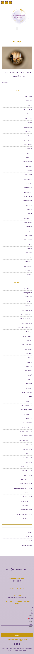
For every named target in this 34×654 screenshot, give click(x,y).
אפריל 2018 (28, 235)
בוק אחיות (29, 301)
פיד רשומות (29, 536)
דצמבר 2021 (28, 131)
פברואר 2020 (28, 179)
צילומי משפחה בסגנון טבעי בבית (23, 488)
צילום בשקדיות (28, 414)
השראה (30, 358)
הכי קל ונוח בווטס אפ (17, 588)
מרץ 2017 (29, 253)
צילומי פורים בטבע (27, 505)
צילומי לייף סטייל (27, 475)
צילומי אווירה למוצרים (26, 432)
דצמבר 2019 (28, 188)
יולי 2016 (29, 275)
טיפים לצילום (28, 371)
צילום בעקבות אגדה (26, 410)
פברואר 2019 (28, 209)
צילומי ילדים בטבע (27, 471)
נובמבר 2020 (28, 157)
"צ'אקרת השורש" (27, 288)
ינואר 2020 (29, 183)
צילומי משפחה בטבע (26, 484)
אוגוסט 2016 (28, 270)
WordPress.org (27, 545)
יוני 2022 (29, 114)
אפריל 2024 (28, 96)
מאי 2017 (29, 249)
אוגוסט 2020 (28, 166)
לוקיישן (30, 375)
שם (32, 607)
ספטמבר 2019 (27, 201)
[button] (17, 28)
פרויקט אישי (29, 388)
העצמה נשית (28, 349)
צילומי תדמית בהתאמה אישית (24, 514)
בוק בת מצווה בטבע (26, 314)
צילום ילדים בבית (27, 423)
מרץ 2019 (29, 205)
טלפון (31, 613)
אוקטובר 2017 (28, 244)
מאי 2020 (29, 170)
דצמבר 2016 (28, 261)
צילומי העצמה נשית (26, 458)
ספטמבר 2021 (27, 144)
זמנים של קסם (28, 366)
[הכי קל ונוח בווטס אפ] (17, 585)
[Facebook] (10, 2)
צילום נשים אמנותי (27, 427)
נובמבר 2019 (28, 192)
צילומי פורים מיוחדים (26, 510)
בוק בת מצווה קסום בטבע (25, 327)
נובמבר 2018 (28, 218)
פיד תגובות (29, 541)
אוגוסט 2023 (28, 105)
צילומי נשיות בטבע (27, 497)
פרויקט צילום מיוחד (27, 392)
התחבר (30, 532)
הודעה (31, 624)
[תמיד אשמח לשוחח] (17, 575)
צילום (30, 397)
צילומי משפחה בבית (26, 479)
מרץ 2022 (29, 122)
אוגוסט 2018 (28, 227)
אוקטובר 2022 (28, 110)
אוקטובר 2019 (28, 196)
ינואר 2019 (29, 214)
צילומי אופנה (28, 444)
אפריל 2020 (28, 175)
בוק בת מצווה (28, 305)
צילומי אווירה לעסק (27, 436)
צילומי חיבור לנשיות (26, 466)
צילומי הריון (29, 462)
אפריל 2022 (28, 118)
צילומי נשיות (28, 492)
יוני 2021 (29, 153)
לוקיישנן (30, 379)
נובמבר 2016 (28, 266)
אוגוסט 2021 (28, 149)
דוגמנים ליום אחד (27, 336)
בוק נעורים (29, 332)
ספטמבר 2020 (27, 162)
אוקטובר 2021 (28, 140)
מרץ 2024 (29, 101)
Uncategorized (27, 293)
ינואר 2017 (29, 257)
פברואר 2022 (28, 127)
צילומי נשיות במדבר (26, 501)
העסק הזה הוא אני (27, 345)
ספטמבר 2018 (27, 222)
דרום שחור (29, 340)
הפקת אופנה (28, 353)
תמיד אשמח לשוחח (17, 579)
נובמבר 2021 (28, 136)
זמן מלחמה (29, 362)
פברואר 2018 (28, 240)
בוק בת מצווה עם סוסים (25, 319)
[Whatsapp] (2, 2)
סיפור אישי (29, 384)
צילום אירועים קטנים (26, 405)
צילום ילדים (29, 418)
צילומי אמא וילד (27, 453)
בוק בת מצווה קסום (27, 323)
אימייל (31, 619)
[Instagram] (6, 2)
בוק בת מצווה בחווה (26, 310)
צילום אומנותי (28, 401)
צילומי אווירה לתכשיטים (25, 440)
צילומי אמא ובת (28, 449)
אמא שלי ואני (28, 297)
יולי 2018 (29, 231)
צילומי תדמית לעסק (26, 518)
